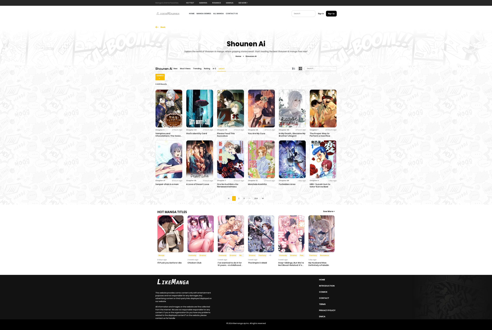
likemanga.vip (239, 323)
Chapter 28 (253, 130)
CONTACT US (232, 13)
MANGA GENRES (204, 13)
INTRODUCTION (327, 285)
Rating (207, 68)
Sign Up (331, 13)
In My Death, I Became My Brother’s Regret (292, 134)
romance (216, 3)
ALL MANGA (218, 13)
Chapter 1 (314, 130)
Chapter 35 (191, 180)
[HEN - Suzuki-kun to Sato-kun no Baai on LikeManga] (323, 159)
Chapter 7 (221, 180)
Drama (202, 255)
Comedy (192, 255)
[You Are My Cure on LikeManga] (261, 108)
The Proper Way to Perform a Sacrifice (320, 134)
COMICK (323, 291)
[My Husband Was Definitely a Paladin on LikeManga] (322, 233)
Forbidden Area (287, 184)
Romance (243, 255)
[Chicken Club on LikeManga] (201, 233)
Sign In (321, 13)
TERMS (322, 304)
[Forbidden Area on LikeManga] (292, 159)
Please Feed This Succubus (226, 134)
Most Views (185, 68)
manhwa (203, 3)
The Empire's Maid (257, 262)
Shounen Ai (251, 56)
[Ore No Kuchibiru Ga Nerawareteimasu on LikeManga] (230, 159)
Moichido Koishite (257, 184)
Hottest (190, 3)
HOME (191, 13)
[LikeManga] (168, 13)
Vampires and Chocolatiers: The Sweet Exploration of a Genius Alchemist (168, 137)
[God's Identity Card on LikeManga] (199, 108)
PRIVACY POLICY (327, 310)
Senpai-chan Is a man (167, 184)
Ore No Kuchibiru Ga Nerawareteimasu (227, 185)
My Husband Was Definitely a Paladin (318, 264)
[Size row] (293, 68)
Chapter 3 (159, 130)
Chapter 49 (191, 130)
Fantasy (262, 255)
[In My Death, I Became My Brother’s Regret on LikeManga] (292, 108)
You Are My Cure (256, 133)
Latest (222, 68)
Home (238, 56)
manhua (229, 3)
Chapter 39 (222, 130)
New (175, 68)
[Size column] (300, 68)
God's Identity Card (196, 133)
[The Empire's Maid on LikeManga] (261, 233)
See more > (243, 3)
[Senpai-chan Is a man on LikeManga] (169, 159)
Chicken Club (194, 262)
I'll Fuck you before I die (169, 262)
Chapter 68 (284, 180)
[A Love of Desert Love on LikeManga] (199, 159)
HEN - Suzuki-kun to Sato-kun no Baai (320, 185)
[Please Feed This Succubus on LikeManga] (230, 108)
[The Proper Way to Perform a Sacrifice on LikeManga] (323, 108)
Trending (197, 68)
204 (256, 198)
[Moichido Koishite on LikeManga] (261, 159)
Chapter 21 (160, 180)
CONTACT (324, 298)
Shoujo (161, 255)
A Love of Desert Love (197, 184)
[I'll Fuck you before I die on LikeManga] (170, 233)
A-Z (214, 68)
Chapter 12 (253, 180)
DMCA (322, 316)
